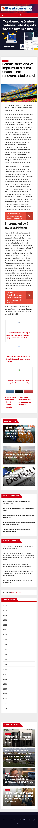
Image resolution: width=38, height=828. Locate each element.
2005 (5, 704)
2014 (5, 664)
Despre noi (16, 819)
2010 (5, 679)
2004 (5, 708)
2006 (5, 699)
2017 (5, 649)
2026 (5, 605)
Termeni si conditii (8, 819)
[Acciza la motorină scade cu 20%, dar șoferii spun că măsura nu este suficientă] (19, 350)
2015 (5, 659)
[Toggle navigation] (20, 15)
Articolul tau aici (24, 819)
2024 (5, 615)
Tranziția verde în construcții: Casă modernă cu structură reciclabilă (18, 739)
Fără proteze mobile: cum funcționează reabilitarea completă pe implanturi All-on (19, 779)
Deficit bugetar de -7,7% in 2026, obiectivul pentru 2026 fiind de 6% (18, 476)
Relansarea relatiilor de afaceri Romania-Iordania (10, 402)
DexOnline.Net (16, 592)
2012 (5, 674)
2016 (5, 654)
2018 (5, 644)
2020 (5, 635)
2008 (5, 689)
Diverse (7, 773)
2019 (5, 640)
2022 (5, 625)
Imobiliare (8, 734)
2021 (5, 630)
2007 (5, 694)
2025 (5, 610)
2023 (5, 620)
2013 (5, 669)
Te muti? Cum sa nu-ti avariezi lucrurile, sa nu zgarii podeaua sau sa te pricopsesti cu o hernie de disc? (18, 573)
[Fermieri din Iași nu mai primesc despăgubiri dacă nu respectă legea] (19, 374)
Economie (5, 60)
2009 (5, 684)
